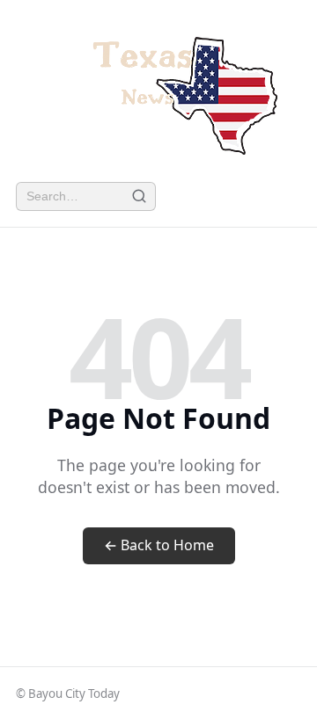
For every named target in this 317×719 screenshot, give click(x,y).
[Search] (138, 196)
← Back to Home (159, 545)
